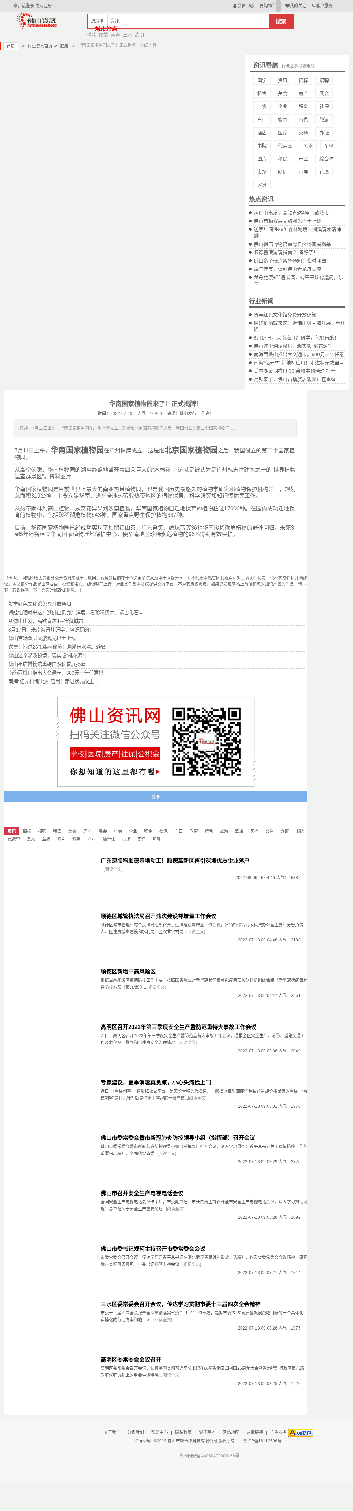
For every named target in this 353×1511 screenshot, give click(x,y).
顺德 (103, 34)
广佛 (262, 106)
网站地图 (231, 1432)
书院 (262, 145)
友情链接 (254, 1432)
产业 (303, 158)
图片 (262, 158)
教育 (283, 119)
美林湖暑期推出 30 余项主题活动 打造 (295, 371)
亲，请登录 (23, 5)
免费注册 (43, 5)
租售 (262, 93)
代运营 (285, 145)
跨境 (324, 172)
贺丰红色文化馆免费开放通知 (285, 314)
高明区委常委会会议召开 (131, 1360)
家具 (262, 185)
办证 (324, 132)
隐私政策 (183, 1432)
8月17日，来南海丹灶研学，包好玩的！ (296, 338)
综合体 (326, 158)
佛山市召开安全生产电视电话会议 (142, 1193)
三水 (127, 34)
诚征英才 (207, 1432)
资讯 (283, 80)
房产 (303, 93)
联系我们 (136, 1432)
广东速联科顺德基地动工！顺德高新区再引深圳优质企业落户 (175, 861)
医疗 (283, 132)
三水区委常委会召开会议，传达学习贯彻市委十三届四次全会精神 (181, 1304)
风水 (308, 145)
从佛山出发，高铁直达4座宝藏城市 (291, 213)
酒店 (262, 132)
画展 (303, 172)
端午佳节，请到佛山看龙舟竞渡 (287, 269)
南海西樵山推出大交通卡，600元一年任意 (299, 354)
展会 (324, 93)
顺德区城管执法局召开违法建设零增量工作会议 (158, 916)
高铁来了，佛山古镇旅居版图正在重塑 (295, 379)
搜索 (281, 21)
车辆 (329, 145)
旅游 (61, 46)
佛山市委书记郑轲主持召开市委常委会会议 (153, 1249)
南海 (115, 34)
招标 (303, 80)
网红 (283, 172)
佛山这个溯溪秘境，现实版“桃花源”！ (294, 346)
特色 (303, 119)
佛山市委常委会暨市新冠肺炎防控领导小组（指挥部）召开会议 (178, 1138)
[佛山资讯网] (37, 20)
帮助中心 (159, 1432)
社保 (324, 106)
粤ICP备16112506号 (262, 1441)
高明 (139, 34)
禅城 (91, 34)
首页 (11, 46)
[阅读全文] (113, 869)
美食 (283, 93)
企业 (283, 106)
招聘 (324, 80)
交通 (303, 132)
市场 (262, 172)
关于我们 (112, 1432)
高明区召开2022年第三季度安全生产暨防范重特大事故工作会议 (178, 1027)
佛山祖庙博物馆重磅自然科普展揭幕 (292, 244)
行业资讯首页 (37, 46)
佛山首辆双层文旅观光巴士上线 (287, 221)
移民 (283, 158)
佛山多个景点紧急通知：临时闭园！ (292, 260)
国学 (262, 80)
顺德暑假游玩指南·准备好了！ (286, 252)
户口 (262, 119)
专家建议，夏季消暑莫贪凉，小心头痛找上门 (156, 1082)
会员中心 (246, 5)
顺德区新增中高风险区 (128, 972)
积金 (303, 106)
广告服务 (278, 1432)
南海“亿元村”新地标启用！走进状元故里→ (299, 362)
